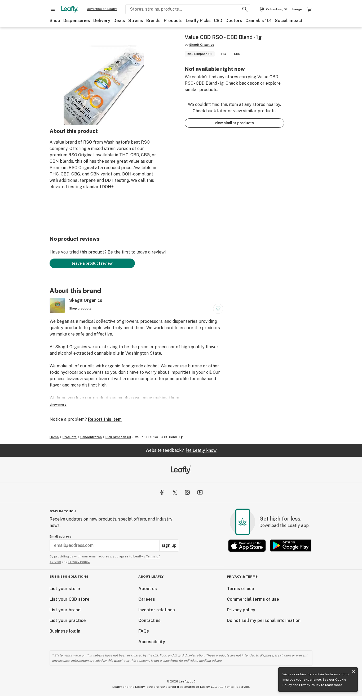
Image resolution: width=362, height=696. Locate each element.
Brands (153, 20)
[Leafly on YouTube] (200, 492)
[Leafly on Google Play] (290, 545)
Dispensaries (76, 20)
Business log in (65, 631)
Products (173, 20)
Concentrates (91, 437)
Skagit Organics (201, 44)
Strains (135, 20)
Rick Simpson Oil (118, 437)
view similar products (234, 123)
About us (147, 588)
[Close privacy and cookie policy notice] (353, 671)
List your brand (65, 609)
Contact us (149, 620)
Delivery (101, 20)
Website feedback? (181, 450)
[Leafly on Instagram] (187, 492)
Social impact (289, 20)
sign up (169, 545)
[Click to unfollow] (218, 309)
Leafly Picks (198, 20)
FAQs (143, 631)
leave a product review (92, 263)
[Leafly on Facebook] (162, 492)
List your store (65, 588)
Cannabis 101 (258, 20)
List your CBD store (70, 599)
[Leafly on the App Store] (247, 545)
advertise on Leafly (102, 9)
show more (58, 404)
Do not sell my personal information (264, 620)
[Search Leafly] (245, 9)
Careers (146, 599)
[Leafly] (69, 9)
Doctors (234, 20)
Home (54, 437)
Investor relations (156, 609)
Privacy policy (241, 609)
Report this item (105, 419)
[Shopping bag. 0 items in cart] (309, 9)
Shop (55, 20)
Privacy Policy (309, 685)
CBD (218, 20)
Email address (61, 536)
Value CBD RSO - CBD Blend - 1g (159, 437)
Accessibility (151, 641)
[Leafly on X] (174, 492)
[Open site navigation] (53, 9)
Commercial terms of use (253, 599)
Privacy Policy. (79, 562)
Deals (119, 20)
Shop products (80, 308)
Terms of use (240, 588)
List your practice (68, 620)
